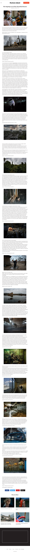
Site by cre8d (15, 551)
